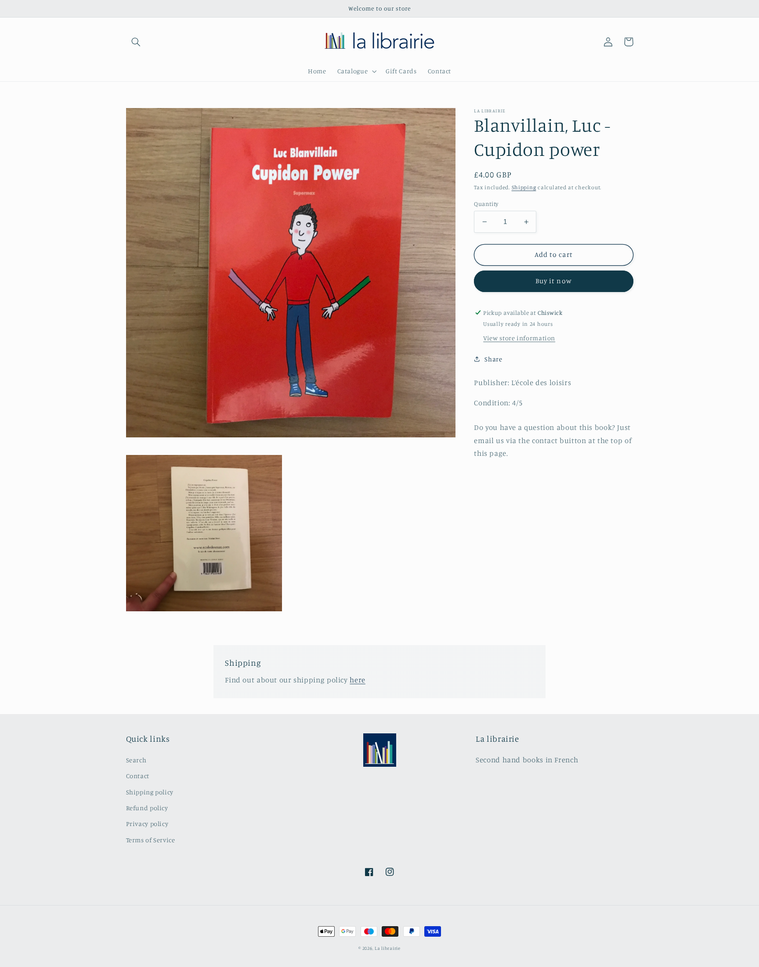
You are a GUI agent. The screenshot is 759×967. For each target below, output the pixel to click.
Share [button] (493, 359)
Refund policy (147, 808)
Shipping (524, 187)
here (357, 679)
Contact (137, 775)
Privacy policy (147, 823)
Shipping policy (149, 792)
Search (136, 760)
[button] (136, 42)
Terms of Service (150, 840)
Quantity (486, 203)
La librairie (388, 948)
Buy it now (553, 281)
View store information (519, 338)
